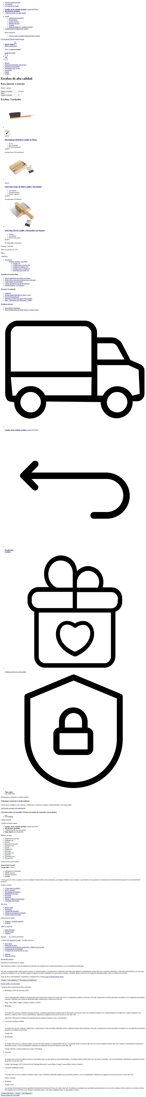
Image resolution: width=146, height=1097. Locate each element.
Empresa (7, 954)
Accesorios (8, 260)
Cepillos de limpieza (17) (20, 267)
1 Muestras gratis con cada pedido (15, 13)
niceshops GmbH (15, 940)
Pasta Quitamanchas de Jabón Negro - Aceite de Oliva (22, 310)
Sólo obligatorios (13, 980)
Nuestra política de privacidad (10, 984)
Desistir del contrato (7, 959)
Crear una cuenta (10, 53)
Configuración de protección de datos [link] (16, 951)
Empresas (8, 897)
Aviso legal (8, 943)
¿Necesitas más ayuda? (12, 901)
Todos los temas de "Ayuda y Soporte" (21, 27)
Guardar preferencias (8, 1093)
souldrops (8, 293)
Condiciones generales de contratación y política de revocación (24, 947)
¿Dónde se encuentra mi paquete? (15, 913)
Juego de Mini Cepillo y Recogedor (23, 187)
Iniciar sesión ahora (11, 46)
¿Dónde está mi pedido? (16, 18)
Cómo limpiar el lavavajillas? (14, 282)
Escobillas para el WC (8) (21, 270)
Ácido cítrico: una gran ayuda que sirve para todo (20, 280)
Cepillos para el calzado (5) (21, 268)
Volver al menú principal (12, 2)
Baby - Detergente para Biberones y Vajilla (18, 300)
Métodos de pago (14, 23)
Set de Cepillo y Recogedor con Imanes (25, 230)
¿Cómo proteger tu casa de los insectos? (17, 283)
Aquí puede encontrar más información (13, 808)
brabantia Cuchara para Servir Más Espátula (18, 298)
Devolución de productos (13, 892)
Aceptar (4, 980)
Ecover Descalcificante (12, 297)
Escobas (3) (16, 263)
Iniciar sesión (9, 907)
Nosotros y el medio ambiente (14, 921)
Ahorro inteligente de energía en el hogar (17, 278)
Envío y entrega (10, 890)
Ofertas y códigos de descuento (14, 899)
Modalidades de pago (11, 894)
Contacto (11, 25)
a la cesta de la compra (12, 6)
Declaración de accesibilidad (14, 949)
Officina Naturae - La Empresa (14, 285)
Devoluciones (13, 20)
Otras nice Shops (10, 956)
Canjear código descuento (13, 914)
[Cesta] (75, 59)
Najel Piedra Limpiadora (12, 308)
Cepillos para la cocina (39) (21, 265)
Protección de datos (11, 945)
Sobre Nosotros (10, 930)
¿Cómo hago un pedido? (12, 888)
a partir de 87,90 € (21, 9)
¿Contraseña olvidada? (12, 911)
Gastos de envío (14, 21)
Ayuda (7, 16)
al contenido (8, 4)
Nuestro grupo (9, 932)
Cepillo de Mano (21, 140)
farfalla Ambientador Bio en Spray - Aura (18, 295)
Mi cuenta (8, 895)
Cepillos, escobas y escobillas (18, 261)
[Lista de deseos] (6, 56)
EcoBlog (7, 923)
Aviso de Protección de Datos (54, 977)
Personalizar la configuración (28, 980)
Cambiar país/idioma (17, 937)
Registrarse (8, 909)
